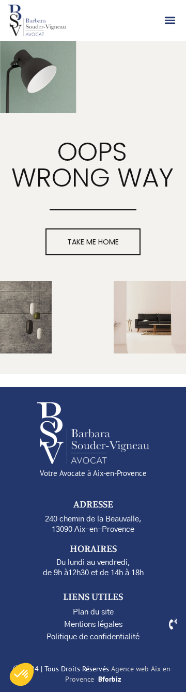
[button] (170, 20)
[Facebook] (173, 623)
